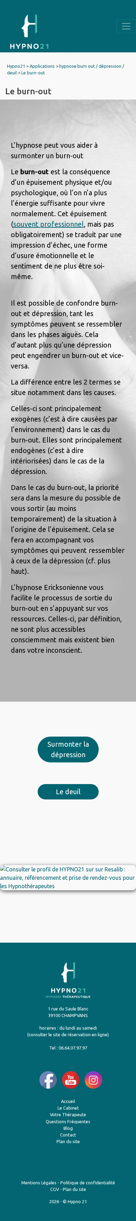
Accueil (68, 1101)
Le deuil (68, 792)
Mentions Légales (38, 1182)
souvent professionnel (48, 224)
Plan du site (68, 1141)
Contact (68, 1134)
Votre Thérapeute (68, 1114)
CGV (54, 1189)
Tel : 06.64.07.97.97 (68, 1047)
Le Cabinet (68, 1107)
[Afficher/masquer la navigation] (126, 26)
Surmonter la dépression (68, 749)
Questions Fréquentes (68, 1121)
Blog (68, 1128)
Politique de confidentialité (87, 1182)
